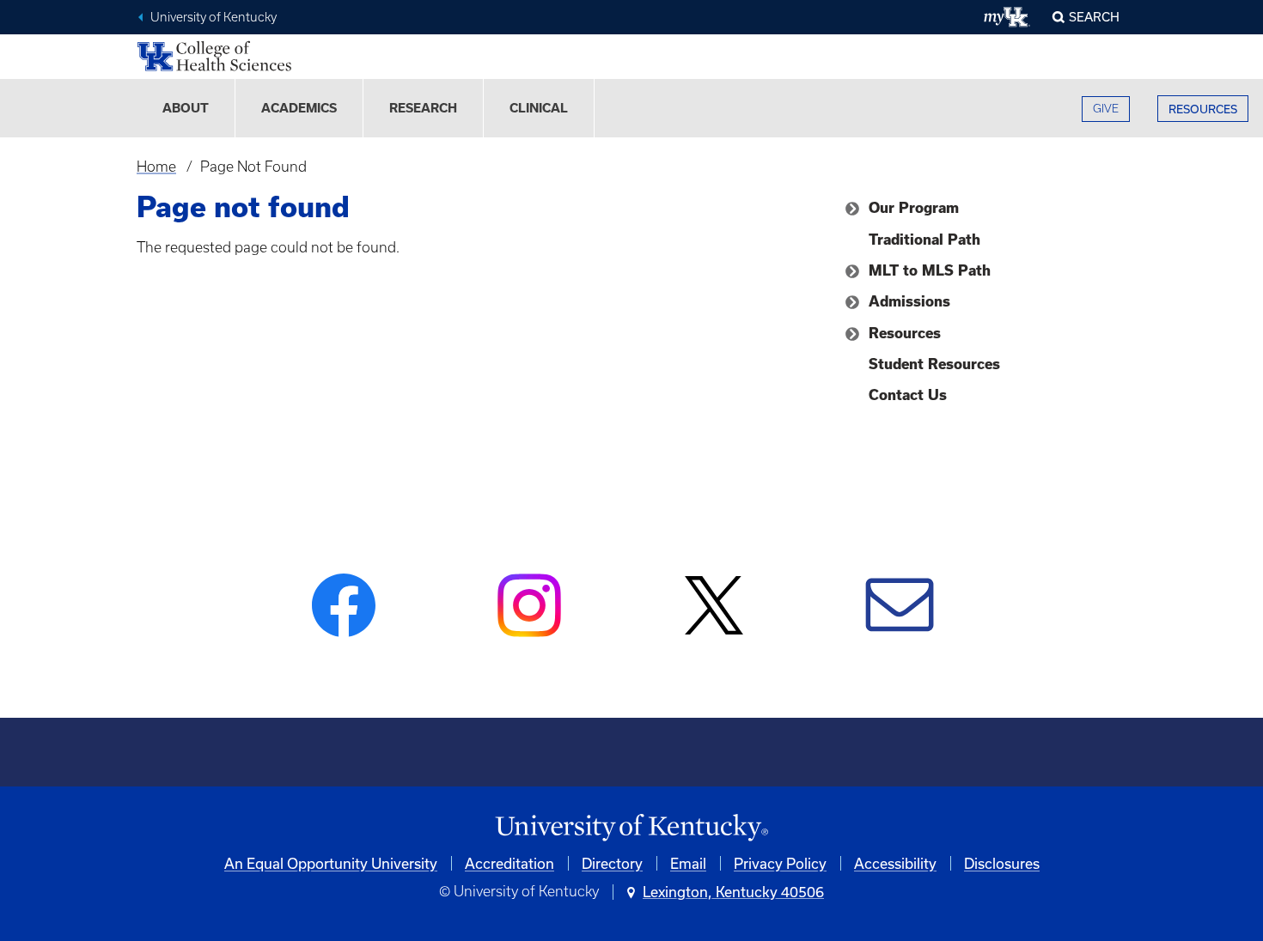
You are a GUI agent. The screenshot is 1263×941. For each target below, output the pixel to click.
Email (688, 863)
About (185, 108)
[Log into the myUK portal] (1007, 17)
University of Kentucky (213, 17)
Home (156, 166)
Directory (612, 863)
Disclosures (1002, 863)
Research (423, 108)
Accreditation (509, 863)
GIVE (1106, 108)
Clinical (538, 108)
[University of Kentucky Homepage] (631, 828)
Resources (905, 333)
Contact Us (908, 395)
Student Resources (934, 364)
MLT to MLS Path (930, 270)
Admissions (909, 301)
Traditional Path (924, 239)
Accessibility (895, 863)
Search (1094, 16)
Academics (299, 108)
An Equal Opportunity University (330, 863)
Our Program (914, 208)
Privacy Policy (780, 863)
